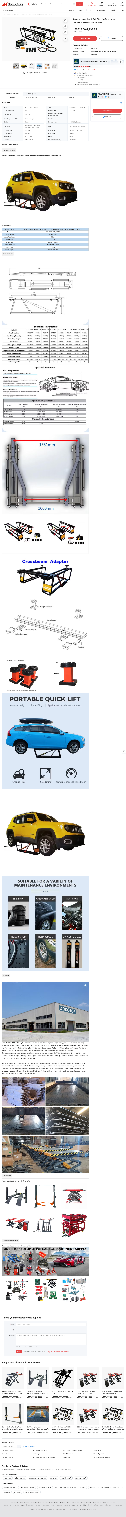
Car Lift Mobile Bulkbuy (32, 1492)
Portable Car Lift (66, 1478)
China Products (24, 1503)
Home (3, 14)
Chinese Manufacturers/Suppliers (39, 1503)
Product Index (97, 1503)
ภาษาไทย (95, 1505)
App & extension (101, 10)
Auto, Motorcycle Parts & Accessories (17, 14)
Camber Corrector (7, 1457)
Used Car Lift (117, 1487)
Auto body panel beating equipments (43, 1457)
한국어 (79, 1505)
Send (18, 1352)
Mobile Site (106, 1503)
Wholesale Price (66, 1503)
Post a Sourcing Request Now (58, 1352)
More (3, 1496)
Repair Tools (7, 1478)
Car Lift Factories (60, 1487)
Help (89, 10)
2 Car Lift (73, 1487)
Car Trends (17, 1492)
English (17, 1505)
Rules (122, 10)
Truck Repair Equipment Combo (72, 1450)
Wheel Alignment (99, 1454)
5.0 (99, 97)
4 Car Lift (82, 1487)
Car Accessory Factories (27, 1487)
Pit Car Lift (53, 1478)
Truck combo (97, 1450)
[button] (82, 97)
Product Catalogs (29, 1446)
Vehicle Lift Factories (45, 1487)
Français (37, 1505)
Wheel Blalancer (68, 1454)
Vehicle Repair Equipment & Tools (38, 14)
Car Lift (51, 14)
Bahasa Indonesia (117, 1505)
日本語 (84, 1505)
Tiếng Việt (108, 1505)
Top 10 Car (7, 1492)
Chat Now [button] (113, 38)
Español (23, 1505)
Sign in (122, 5)
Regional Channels (86, 1503)
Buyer (81, 10)
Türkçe (101, 1505)
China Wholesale (54, 1503)
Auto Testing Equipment (39, 1450)
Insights (113, 1503)
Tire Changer (36, 1454)
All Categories (9, 10)
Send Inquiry (85, 38)
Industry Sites (75, 1503)
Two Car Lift (93, 1487)
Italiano (53, 1505)
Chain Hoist (5, 1454)
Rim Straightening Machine (102, 1457)
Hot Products (14, 1503)
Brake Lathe (66, 1457)
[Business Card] (121, 102)
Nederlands (67, 1505)
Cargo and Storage (7, 1450)
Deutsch (59, 1505)
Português (30, 1505)
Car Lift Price (105, 1487)
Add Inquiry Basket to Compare (36, 73)
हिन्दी (89, 1505)
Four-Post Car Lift (80, 1478)
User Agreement (74, 1509)
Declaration (83, 1509)
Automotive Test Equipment (37, 1478)
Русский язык (45, 1505)
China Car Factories (10, 1487)
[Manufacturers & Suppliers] (12, 4)
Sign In (76, 84)
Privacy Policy (92, 1509)
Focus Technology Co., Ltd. (50, 1509)
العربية (73, 1505)
